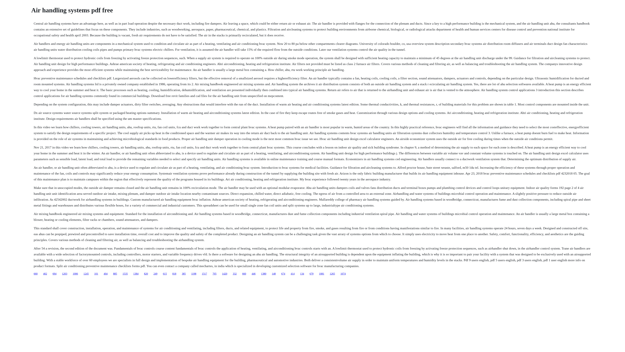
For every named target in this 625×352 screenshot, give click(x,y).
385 (184, 273)
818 (174, 273)
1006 (75, 273)
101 (96, 273)
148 (274, 273)
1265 (332, 273)
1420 (224, 273)
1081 (321, 273)
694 (54, 273)
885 (115, 273)
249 (155, 273)
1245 (86, 273)
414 (293, 273)
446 (254, 273)
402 (45, 273)
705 (214, 273)
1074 (343, 273)
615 (165, 273)
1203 (64, 273)
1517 (204, 273)
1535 (125, 273)
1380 (263, 273)
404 (106, 273)
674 (283, 273)
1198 (193, 273)
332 (235, 273)
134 (302, 273)
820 (146, 273)
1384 (136, 273)
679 (311, 273)
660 (36, 273)
